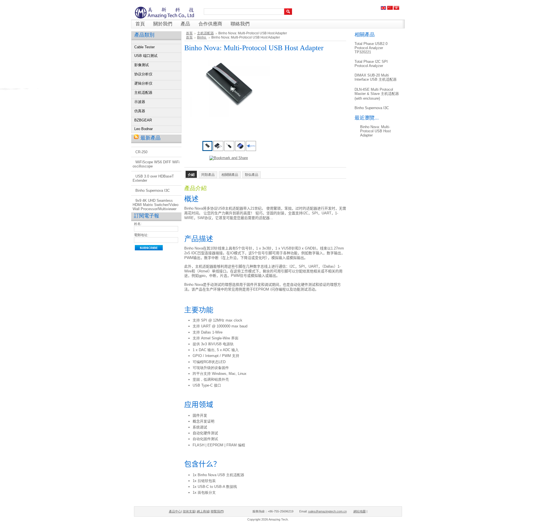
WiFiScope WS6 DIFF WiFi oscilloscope (156, 164)
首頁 (189, 33)
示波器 (139, 102)
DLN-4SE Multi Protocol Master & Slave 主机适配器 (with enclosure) (377, 93)
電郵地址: (141, 235)
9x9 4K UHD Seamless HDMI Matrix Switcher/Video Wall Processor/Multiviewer (155, 204)
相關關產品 (229, 175)
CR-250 (141, 152)
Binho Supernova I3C (152, 190)
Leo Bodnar (143, 129)
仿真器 (139, 111)
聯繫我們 (217, 511)
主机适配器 (143, 92)
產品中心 (175, 511)
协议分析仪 (143, 74)
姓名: (138, 224)
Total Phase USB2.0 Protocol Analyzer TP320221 (371, 48)
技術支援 (189, 511)
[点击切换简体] (390, 8)
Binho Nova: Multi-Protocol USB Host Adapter (375, 131)
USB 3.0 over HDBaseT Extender (153, 178)
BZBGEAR (143, 120)
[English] (383, 8)
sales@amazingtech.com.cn (327, 511)
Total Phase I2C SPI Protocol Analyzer (371, 63)
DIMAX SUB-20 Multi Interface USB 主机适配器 (376, 77)
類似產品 (251, 175)
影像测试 (141, 65)
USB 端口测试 (145, 56)
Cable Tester (144, 47)
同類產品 (208, 175)
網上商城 (203, 511)
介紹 (191, 175)
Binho (202, 37)
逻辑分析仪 (143, 83)
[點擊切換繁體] (396, 8)
